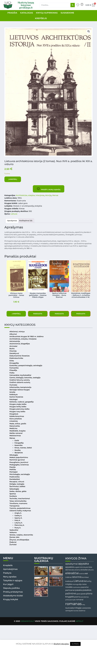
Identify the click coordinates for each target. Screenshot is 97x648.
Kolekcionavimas (16, 416)
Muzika (18, 450)
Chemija (13, 351)
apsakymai (71, 563)
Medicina (13, 428)
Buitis (12, 349)
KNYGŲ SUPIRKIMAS (47, 13)
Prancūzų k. (19, 525)
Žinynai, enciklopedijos (19, 540)
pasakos (87, 590)
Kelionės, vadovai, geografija (21, 402)
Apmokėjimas (10, 569)
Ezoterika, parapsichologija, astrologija (25, 365)
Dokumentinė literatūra (19, 356)
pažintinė (70, 593)
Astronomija (14, 341)
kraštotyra (69, 581)
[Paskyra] (82, 4)
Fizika (11, 373)
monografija (77, 584)
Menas (55, 195)
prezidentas (85, 597)
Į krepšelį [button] (16, 314)
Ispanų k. (18, 518)
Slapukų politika (11, 588)
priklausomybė (70, 600)
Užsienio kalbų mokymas (20, 511)
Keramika (18, 445)
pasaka (78, 590)
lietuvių (87, 581)
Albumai (13, 334)
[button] (88, 31)
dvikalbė (84, 570)
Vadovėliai (13, 530)
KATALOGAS (26, 13)
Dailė (17, 440)
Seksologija (14, 489)
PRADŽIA (12, 13)
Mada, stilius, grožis (17, 424)
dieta (73, 570)
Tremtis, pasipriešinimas (19, 508)
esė (86, 573)
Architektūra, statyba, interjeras (30, 195)
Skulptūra (19, 453)
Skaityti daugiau (61, 644)
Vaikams (13, 532)
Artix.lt (79, 621)
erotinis (81, 573)
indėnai (68, 577)
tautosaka (69, 608)
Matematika (14, 426)
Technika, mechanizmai (19, 498)
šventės (76, 611)
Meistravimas (15, 436)
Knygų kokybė (10, 599)
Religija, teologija (16, 484)
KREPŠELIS (41, 18)
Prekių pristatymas (13, 592)
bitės (90, 567)
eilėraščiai (72, 573)
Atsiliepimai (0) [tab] (25, 221)
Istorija (48, 195)
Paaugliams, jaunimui (18, 462)
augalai (77, 567)
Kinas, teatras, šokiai (23, 448)
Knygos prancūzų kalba (19, 409)
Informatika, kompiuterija (20, 387)
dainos (68, 570)
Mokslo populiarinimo (18, 457)
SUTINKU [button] (75, 644)
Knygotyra (13, 414)
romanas (73, 603)
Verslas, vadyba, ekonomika (21, 535)
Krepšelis (8, 565)
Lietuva (14, 214)
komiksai (85, 577)
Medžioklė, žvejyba (17, 431)
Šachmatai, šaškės (17, 486)
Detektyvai (14, 353)
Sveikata (13, 496)
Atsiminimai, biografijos (19, 344)
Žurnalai (13, 544)
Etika (11, 361)
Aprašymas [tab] (12, 221)
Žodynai (12, 542)
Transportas (14, 506)
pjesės (83, 594)
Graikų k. (18, 515)
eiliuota (91, 570)
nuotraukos (76, 587)
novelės (68, 587)
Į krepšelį (12, 179)
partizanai (70, 590)
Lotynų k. (18, 523)
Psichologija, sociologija (19, 474)
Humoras (13, 385)
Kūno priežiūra (15, 419)
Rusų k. (18, 528)
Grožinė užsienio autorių (19, 382)
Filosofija (13, 370)
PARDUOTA (37, 314)
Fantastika (14, 368)
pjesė (78, 594)
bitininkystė (84, 567)
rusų (83, 604)
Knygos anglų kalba (17, 404)
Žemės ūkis (14, 537)
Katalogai (13, 399)
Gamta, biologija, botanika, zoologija (24, 378)
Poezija (12, 467)
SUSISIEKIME (67, 13)
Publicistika (14, 477)
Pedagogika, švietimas (19, 465)
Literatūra (13, 421)
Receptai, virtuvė (16, 482)
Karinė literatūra (16, 397)
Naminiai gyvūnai (17, 460)
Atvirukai (13, 346)
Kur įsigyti (8, 584)
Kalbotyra (13, 394)
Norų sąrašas (9, 576)
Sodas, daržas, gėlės (17, 491)
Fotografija (19, 443)
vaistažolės (86, 608)
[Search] (72, 5)
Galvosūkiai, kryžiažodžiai (20, 375)
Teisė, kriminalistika (17, 501)
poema (77, 597)
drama (77, 570)
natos (84, 584)
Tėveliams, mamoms (18, 503)
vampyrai (69, 611)
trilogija (77, 608)
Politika (12, 469)
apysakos (69, 567)
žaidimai (82, 611)
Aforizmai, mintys (17, 332)
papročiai (85, 587)
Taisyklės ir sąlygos (12, 580)
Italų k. (17, 520)
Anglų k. (18, 513)
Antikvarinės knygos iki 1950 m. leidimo (26, 336)
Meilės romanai (15, 433)
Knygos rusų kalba (17, 411)
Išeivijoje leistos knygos (19, 390)
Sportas (12, 494)
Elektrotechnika (16, 358)
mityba (68, 584)
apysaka (83, 563)
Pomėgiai (13, 472)
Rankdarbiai (14, 479)
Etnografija (14, 363)
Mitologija (13, 455)
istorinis (76, 576)
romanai (79, 599)
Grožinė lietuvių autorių (19, 380)
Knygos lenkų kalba (17, 407)
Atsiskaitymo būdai (13, 595)
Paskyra (7, 573)
